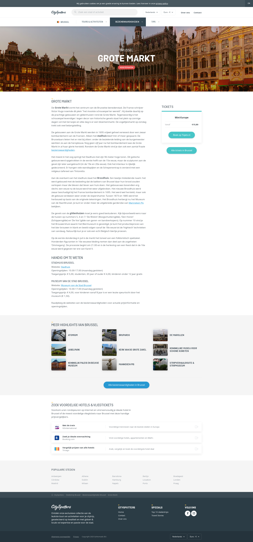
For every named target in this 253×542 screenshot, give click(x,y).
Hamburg (116, 479)
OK (249, 3)
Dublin (85, 479)
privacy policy (162, 3)
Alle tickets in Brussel (181, 150)
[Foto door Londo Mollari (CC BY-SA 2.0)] (155, 360)
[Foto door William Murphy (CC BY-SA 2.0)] (104, 331)
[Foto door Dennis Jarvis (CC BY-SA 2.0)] (53, 360)
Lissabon (147, 479)
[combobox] (104, 12)
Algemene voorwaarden (60, 536)
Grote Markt (113, 495)
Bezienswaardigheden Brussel (94, 495)
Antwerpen (56, 476)
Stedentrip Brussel (73, 495)
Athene (85, 476)
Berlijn (146, 476)
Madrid (54, 483)
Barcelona (116, 476)
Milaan (85, 483)
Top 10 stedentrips (160, 512)
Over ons (185, 12)
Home (121, 512)
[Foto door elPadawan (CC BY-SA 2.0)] (155, 346)
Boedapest (178, 476)
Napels (115, 483)
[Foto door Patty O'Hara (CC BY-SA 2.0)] (53, 331)
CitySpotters (59, 495)
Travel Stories (158, 515)
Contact (198, 12)
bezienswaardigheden (63, 150)
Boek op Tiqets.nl (181, 135)
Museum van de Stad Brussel (76, 285)
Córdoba (55, 479)
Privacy (76, 536)
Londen (176, 479)
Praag (176, 483)
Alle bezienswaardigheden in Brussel (126, 384)
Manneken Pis (136, 202)
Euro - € (167, 12)
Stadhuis (65, 266)
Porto (145, 483)
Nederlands (150, 12)
